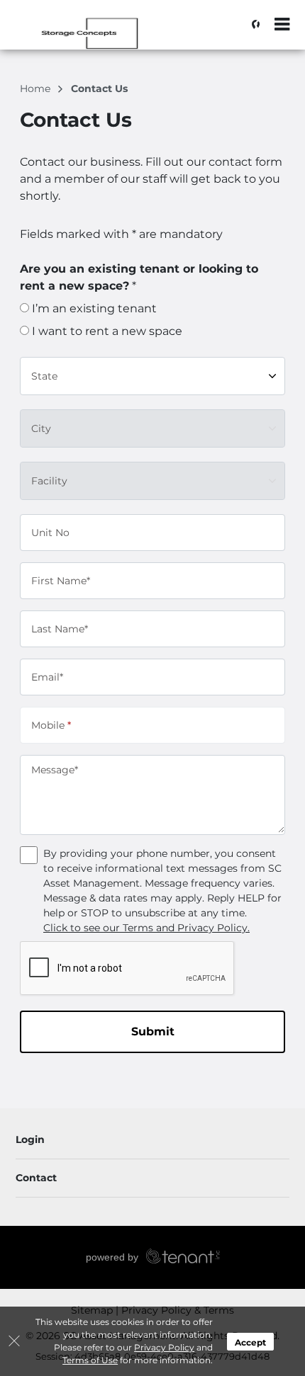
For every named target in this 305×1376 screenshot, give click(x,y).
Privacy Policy (164, 1347)
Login (30, 1139)
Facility (49, 480)
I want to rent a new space (105, 331)
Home (36, 88)
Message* (54, 769)
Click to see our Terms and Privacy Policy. (146, 927)
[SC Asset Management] (82, 32)
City (41, 427)
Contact (36, 1177)
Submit (152, 1031)
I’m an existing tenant (93, 308)
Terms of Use (90, 1360)
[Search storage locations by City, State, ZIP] (251, 25)
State (44, 375)
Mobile (51, 724)
